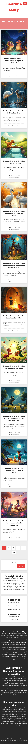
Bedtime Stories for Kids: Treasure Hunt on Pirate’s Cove (14, 470)
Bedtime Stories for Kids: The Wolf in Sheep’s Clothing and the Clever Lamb (14, 418)
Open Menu (25, 3)
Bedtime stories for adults (14, 602)
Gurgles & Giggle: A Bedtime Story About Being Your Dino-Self (14, 60)
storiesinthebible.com (14, 616)
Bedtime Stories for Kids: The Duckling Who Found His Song (14, 213)
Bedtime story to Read (14, 609)
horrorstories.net (14, 618)
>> (14, 553)
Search (14, 562)
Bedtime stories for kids (14, 76)
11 (23, 548)
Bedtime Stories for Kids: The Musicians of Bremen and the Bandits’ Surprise (14, 265)
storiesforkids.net (14, 619)
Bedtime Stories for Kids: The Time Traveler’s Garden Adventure (14, 523)
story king (10, 75)
